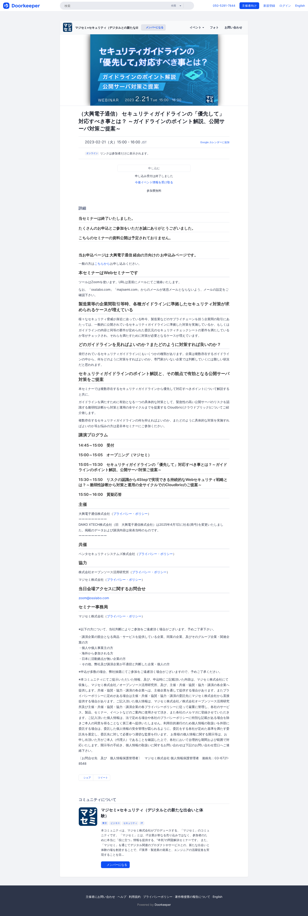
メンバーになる (154, 27)
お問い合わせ (233, 27)
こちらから (102, 264)
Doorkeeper (163, 904)
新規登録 (269, 5)
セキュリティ (130, 823)
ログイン (285, 5)
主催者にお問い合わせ (100, 896)
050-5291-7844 (224, 5)
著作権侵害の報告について (192, 896)
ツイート (102, 777)
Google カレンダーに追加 (214, 142)
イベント (196, 27)
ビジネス (115, 823)
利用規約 (135, 896)
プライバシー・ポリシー (130, 514)
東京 (104, 823)
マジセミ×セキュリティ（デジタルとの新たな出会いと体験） (115, 27)
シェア (87, 777)
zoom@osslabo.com (94, 598)
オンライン (92, 153)
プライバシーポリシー (157, 896)
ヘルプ (122, 896)
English (300, 5)
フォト (214, 27)
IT (142, 823)
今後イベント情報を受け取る (154, 182)
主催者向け (249, 5)
